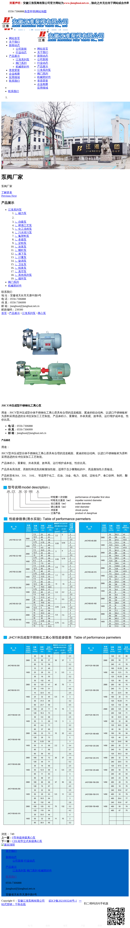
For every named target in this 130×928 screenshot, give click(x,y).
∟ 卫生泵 (20, 264)
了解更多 (6, 192)
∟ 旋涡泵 (20, 260)
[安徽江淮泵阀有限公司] (39, 28)
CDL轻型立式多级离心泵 (27, 841)
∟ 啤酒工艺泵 (23, 225)
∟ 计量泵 (20, 257)
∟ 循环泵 (20, 278)
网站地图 (41, 11)
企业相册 (14, 73)
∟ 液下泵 (20, 253)
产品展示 (14, 56)
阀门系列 (21, 63)
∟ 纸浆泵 (20, 267)
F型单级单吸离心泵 (23, 837)
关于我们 (14, 41)
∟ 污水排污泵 (23, 232)
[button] (6, 195)
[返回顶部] (8, 844)
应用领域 (14, 77)
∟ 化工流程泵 (23, 228)
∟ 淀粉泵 (20, 243)
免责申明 (29, 11)
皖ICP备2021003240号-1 (63, 900)
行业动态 (21, 52)
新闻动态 (14, 45)
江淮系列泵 (22, 59)
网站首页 (14, 38)
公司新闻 (21, 48)
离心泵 (42, 313)
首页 (4, 313)
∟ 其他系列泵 (23, 275)
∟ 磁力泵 (20, 213)
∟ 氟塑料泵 (22, 236)
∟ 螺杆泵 (20, 250)
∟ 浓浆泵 (20, 246)
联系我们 (14, 80)
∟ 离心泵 (20, 217)
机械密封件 (22, 66)
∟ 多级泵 (20, 239)
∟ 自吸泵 (20, 221)
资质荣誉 (14, 70)
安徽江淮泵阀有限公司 (31, 900)
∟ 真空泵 (20, 271)
